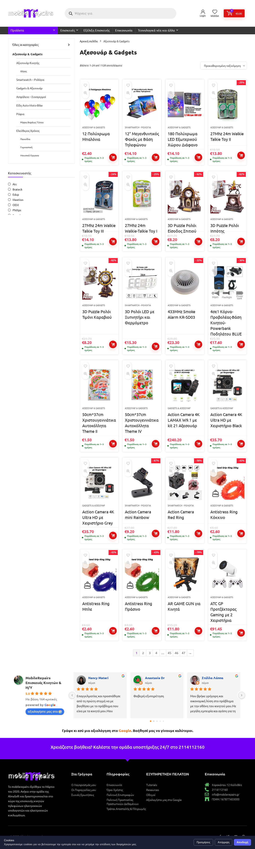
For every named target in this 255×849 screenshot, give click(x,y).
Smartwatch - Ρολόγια (138, 127)
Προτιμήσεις (203, 842)
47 (183, 653)
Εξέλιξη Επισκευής (96, 30)
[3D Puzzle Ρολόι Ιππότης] (227, 196)
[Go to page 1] (154, 721)
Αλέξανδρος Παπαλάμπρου (219, 678)
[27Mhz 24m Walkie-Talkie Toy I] (142, 196)
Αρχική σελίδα (89, 41)
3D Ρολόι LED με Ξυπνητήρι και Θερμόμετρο (139, 317)
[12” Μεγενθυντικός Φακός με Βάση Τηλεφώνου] (142, 104)
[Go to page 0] (150, 721)
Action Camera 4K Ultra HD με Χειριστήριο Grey (98, 517)
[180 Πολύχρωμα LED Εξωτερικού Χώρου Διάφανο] (185, 104)
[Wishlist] (214, 12)
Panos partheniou (158, 678)
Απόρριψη (223, 842)
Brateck (17, 189)
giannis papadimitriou (105, 678)
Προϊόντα (17, 30)
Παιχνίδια (25, 139)
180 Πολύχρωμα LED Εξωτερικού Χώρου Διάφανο (183, 139)
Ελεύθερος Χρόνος (27, 130)
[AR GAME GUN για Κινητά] (185, 574)
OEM (16, 205)
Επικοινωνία (123, 30)
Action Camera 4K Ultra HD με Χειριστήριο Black (226, 420)
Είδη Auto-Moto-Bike (29, 105)
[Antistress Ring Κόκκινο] (227, 483)
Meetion (18, 199)
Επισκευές (67, 30)
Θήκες (23, 71)
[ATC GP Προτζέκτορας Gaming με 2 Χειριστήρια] (227, 574)
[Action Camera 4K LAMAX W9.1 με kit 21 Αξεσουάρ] (185, 385)
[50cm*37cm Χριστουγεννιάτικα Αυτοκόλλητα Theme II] (99, 385)
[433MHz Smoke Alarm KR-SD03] (185, 282)
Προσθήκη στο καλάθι (113, 157)
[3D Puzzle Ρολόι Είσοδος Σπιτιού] (185, 196)
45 (169, 653)
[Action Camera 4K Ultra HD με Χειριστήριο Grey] (99, 483)
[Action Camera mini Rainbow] (142, 483)
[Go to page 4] (163, 721)
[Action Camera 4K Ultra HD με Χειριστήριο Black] (227, 385)
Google (125, 730)
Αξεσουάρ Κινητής (27, 63)
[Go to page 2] (157, 721)
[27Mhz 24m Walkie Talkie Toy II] (227, 104)
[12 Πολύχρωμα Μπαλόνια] (99, 104)
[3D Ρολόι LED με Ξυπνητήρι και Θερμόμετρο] (142, 282)
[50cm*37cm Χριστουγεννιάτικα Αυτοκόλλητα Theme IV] (142, 385)
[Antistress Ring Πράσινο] (142, 574)
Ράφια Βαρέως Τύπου (32, 122)
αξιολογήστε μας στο (43, 711)
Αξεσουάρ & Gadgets (27, 54)
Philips (17, 210)
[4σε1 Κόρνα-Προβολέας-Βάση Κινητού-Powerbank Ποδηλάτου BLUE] (227, 282)
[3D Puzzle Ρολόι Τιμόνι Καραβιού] (99, 282)
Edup (16, 194)
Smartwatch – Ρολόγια (30, 79)
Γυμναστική (26, 147)
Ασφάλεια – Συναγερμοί (31, 97)
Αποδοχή (242, 842)
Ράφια (20, 114)
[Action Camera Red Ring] (185, 483)
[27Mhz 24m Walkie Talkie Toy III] (99, 196)
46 (176, 653)
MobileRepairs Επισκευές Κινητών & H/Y (43, 682)
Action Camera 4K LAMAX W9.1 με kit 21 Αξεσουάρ (184, 420)
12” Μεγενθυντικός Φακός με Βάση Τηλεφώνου (142, 139)
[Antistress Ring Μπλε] (99, 574)
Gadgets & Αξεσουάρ (29, 88)
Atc (15, 184)
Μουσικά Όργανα (29, 155)
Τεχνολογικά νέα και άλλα (156, 30)
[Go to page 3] (160, 721)
